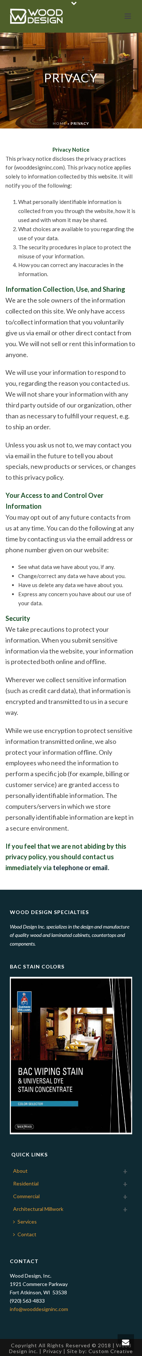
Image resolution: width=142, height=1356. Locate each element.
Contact (26, 1234)
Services (27, 1221)
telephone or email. (81, 868)
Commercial (26, 1196)
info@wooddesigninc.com (39, 1309)
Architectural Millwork (38, 1209)
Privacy (52, 1351)
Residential (26, 1183)
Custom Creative (110, 1351)
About (20, 1171)
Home (59, 123)
